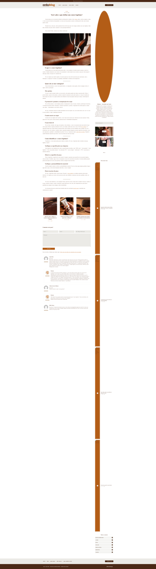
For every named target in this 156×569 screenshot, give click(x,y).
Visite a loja (109, 561)
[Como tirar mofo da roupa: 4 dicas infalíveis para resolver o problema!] (104, 208)
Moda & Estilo (98, 547)
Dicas (97, 542)
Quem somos (65, 5)
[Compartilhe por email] (71, 194)
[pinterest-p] (100, 5)
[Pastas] (104, 152)
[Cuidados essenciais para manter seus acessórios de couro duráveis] (83, 206)
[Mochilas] (104, 131)
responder (46, 310)
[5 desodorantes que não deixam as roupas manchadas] (104, 300)
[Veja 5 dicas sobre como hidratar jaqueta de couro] (104, 393)
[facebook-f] (98, 5)
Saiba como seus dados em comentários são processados (70, 252)
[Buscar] (112, 123)
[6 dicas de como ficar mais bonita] (104, 486)
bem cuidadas (83, 126)
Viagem (97, 552)
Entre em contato (64, 566)
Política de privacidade (55, 566)
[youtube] (101, 561)
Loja (48, 561)
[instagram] (95, 5)
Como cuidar (71, 5)
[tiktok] (101, 120)
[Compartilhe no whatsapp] (69, 194)
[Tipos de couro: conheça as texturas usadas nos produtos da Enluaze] (50, 206)
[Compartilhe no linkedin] (64, 194)
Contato (77, 5)
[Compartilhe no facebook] (60, 194)
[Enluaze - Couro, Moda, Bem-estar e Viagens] (49, 5)
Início (60, 5)
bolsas (76, 19)
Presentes (98, 549)
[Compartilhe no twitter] (62, 194)
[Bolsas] (104, 142)
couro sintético (70, 173)
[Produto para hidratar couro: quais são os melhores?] (67, 206)
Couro (67, 11)
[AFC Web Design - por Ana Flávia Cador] (110, 566)
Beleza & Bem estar (99, 537)
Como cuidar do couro (67, 561)
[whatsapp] (103, 5)
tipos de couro (76, 188)
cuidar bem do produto (80, 131)
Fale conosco (59, 561)
